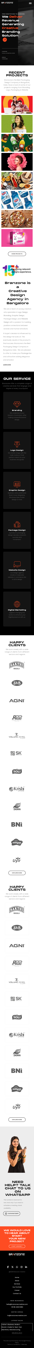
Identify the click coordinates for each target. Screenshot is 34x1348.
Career (17, 1290)
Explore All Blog (17, 1333)
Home (17, 1277)
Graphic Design (18, 315)
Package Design (17, 530)
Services (17, 1284)
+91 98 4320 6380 (17, 1307)
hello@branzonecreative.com (17, 1304)
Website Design (17, 570)
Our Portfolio (17, 1287)
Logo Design (23, 312)
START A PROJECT (17, 1246)
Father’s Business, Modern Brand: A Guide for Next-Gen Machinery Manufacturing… (12, 1327)
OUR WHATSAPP (13, 1213)
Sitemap (24, 1344)
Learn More (7, 364)
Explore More (17, 873)
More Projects (17, 254)
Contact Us (17, 1293)
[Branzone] (7, 3)
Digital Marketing (17, 610)
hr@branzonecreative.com (17, 1315)
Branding (7, 315)
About (17, 1281)
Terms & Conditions (13, 1344)
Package (24, 353)
